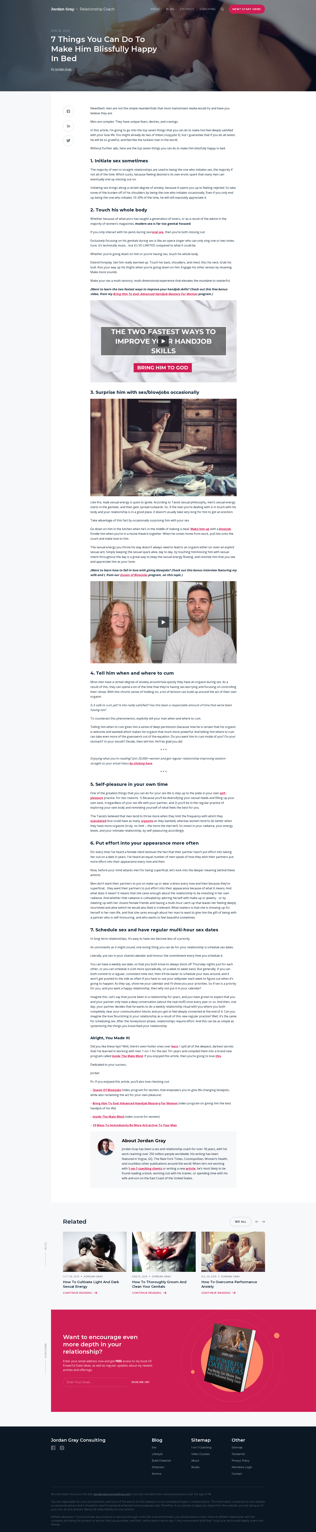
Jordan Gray (63, 69)
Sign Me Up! (140, 1382)
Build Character (161, 1460)
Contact (237, 1473)
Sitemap (237, 1447)
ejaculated (98, 821)
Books (195, 1467)
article (190, 1168)
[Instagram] (62, 1448)
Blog (170, 9)
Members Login (242, 1467)
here (174, 1046)
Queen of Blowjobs (133, 575)
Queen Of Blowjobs (107, 1090)
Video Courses (200, 1454)
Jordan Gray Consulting (78, 1440)
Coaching (208, 9)
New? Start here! (246, 9)
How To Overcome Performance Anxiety (229, 1284)
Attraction (158, 1467)
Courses (187, 9)
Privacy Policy (240, 1460)
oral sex (157, 232)
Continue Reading (77, 1292)
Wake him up (199, 529)
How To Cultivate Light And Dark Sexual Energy (91, 1284)
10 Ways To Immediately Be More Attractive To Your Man (135, 1125)
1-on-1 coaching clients (145, 1168)
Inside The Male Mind (127, 1056)
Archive (156, 1473)
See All (241, 1221)
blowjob (225, 529)
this (218, 1056)
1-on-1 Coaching (201, 1447)
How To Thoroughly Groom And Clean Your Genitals (159, 1284)
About (155, 9)
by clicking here (140, 763)
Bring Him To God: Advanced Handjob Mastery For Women (155, 294)
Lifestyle (157, 1454)
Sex (154, 1447)
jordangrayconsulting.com (112, 1494)
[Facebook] (53, 1448)
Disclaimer (238, 1454)
